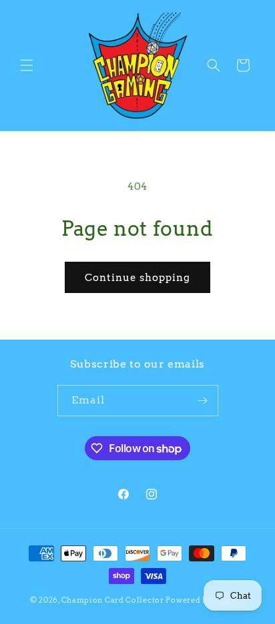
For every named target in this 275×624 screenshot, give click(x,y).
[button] (26, 65)
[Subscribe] (203, 400)
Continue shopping (137, 278)
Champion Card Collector (112, 600)
